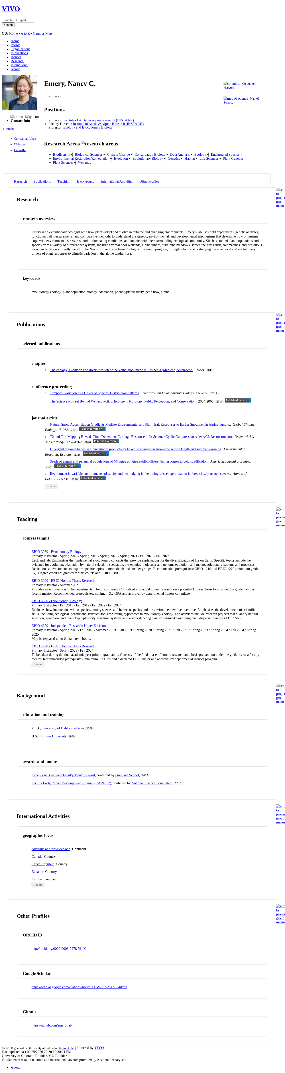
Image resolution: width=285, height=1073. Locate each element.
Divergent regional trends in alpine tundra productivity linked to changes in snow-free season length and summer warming (135, 449)
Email (10, 129)
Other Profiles (149, 181)
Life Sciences (209, 158)
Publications (19, 53)
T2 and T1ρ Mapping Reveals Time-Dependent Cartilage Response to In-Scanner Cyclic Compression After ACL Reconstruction (141, 437)
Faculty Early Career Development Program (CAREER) (71, 783)
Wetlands (84, 162)
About (15, 69)
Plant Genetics (233, 158)
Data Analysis (180, 154)
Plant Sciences (63, 162)
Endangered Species (225, 154)
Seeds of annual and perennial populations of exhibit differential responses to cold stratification (129, 461)
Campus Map (42, 33)
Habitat (190, 158)
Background (85, 181)
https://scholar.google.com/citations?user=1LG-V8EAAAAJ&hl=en (79, 987)
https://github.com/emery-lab (52, 1025)
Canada (37, 856)
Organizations (20, 49)
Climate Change (118, 154)
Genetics (174, 158)
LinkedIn (20, 150)
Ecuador (37, 872)
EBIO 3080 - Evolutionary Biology (56, 552)
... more (51, 486)
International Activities (117, 181)
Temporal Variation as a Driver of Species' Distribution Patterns (94, 393)
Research (17, 61)
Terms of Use (66, 1048)
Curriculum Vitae (25, 138)
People (15, 45)
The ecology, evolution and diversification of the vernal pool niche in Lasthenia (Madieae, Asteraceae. (121, 370)
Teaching (63, 181)
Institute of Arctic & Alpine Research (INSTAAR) (98, 120)
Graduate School (127, 775)
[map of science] (236, 98)
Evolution (121, 158)
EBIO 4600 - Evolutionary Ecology (57, 601)
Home (13, 33)
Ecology (200, 154)
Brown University (54, 736)
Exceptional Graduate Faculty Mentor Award (63, 775)
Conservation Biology (149, 154)
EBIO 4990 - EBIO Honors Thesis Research (63, 646)
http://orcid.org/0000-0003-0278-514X (59, 948)
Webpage (19, 144)
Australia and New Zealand (51, 849)
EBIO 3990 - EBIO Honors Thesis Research (63, 580)
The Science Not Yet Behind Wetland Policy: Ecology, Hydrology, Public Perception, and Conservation (122, 401)
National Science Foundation (152, 783)
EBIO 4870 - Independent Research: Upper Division (69, 626)
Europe (37, 879)
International (19, 65)
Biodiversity (61, 154)
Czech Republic (43, 864)
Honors (16, 57)
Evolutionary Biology (147, 158)
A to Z (25, 33)
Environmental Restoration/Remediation (81, 158)
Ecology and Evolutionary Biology (87, 127)
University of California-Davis (63, 728)
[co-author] (232, 83)
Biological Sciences (88, 154)
